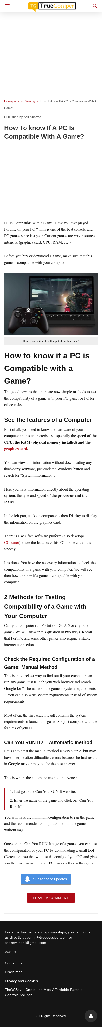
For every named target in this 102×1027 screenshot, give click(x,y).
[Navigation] (6, 6)
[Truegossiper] (52, 4)
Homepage (11, 101)
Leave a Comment (51, 898)
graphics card (15, 448)
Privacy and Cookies (21, 981)
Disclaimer (13, 972)
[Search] (93, 6)
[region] (51, 181)
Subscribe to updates (50, 879)
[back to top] (91, 1016)
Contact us (13, 963)
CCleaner (11, 542)
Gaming (30, 101)
